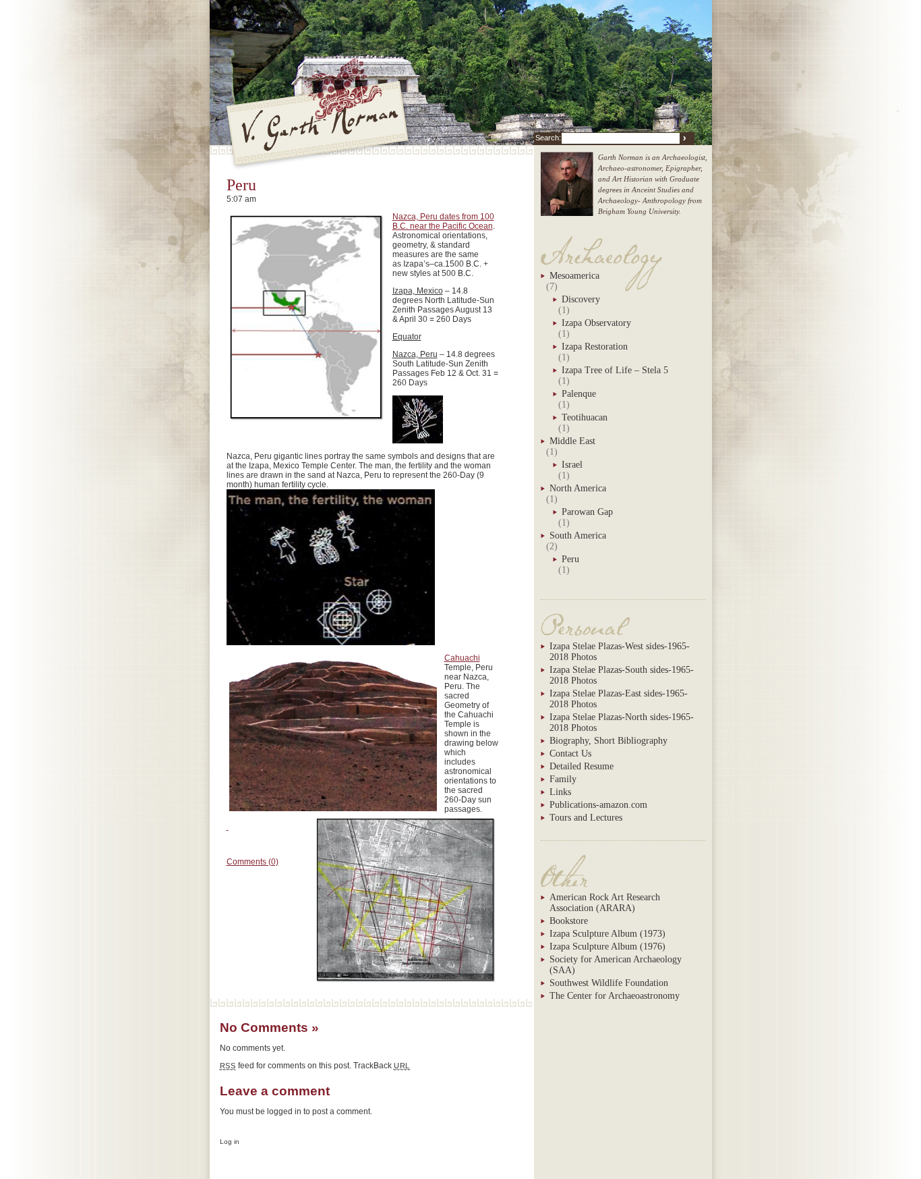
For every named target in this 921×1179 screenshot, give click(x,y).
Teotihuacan (584, 417)
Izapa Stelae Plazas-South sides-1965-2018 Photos (621, 675)
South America (577, 535)
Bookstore (568, 921)
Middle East (572, 441)
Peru (241, 185)
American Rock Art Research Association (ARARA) (604, 902)
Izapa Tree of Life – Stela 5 (615, 370)
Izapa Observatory (596, 323)
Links (560, 792)
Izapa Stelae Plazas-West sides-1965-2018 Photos (619, 651)
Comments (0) (252, 862)
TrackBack (381, 1065)
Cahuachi (462, 658)
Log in (229, 1141)
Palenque (579, 394)
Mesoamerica (574, 276)
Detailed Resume (581, 766)
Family (562, 779)
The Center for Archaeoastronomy (614, 996)
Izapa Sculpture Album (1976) (607, 946)
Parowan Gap (587, 512)
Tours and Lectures (585, 818)
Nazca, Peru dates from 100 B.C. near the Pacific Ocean (443, 221)
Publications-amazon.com (598, 805)
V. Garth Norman (319, 123)
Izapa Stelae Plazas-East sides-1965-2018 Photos (618, 698)
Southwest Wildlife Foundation (608, 983)
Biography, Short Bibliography (608, 741)
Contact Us (570, 753)
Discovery (581, 299)
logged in (284, 1111)
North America (577, 488)
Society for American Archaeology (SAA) (615, 964)
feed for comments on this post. (285, 1065)
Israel (572, 465)
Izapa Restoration (595, 346)
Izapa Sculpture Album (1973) (607, 934)
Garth (567, 190)
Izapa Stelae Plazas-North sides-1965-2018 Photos (621, 722)
